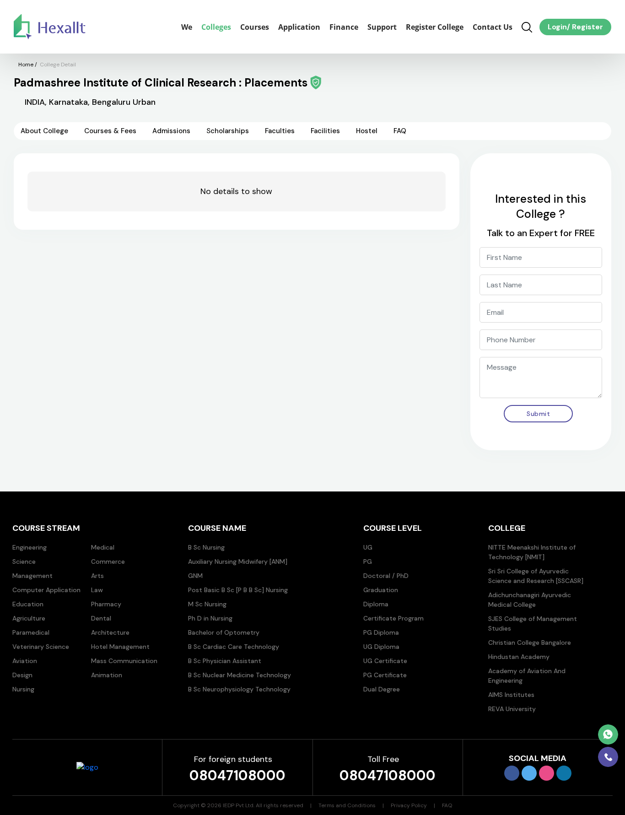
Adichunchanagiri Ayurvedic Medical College (529, 600)
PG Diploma (381, 632)
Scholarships (227, 130)
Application (299, 27)
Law (97, 590)
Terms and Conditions (347, 805)
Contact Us (492, 27)
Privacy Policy (409, 805)
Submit (538, 414)
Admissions (171, 130)
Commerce (108, 561)
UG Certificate (385, 661)
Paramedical (30, 632)
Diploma (375, 604)
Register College (434, 27)
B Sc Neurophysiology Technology (239, 689)
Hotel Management (120, 646)
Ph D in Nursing (210, 618)
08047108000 (237, 775)
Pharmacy (106, 604)
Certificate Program (393, 618)
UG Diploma (381, 646)
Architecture (110, 632)
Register (586, 27)
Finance (343, 27)
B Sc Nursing (206, 547)
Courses (254, 27)
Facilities (325, 130)
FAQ (399, 130)
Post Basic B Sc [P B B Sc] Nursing (238, 590)
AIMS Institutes (511, 695)
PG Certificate (385, 675)
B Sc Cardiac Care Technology (233, 646)
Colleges (216, 27)
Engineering (29, 547)
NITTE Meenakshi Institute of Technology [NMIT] (532, 552)
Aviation (24, 661)
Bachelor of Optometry (223, 632)
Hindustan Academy (519, 657)
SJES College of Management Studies (532, 623)
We (186, 27)
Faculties (280, 130)
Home (25, 64)
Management (32, 576)
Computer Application (46, 590)
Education (27, 604)
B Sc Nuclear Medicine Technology (239, 675)
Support (382, 27)
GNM (195, 576)
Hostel (366, 130)
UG (367, 547)
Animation (106, 675)
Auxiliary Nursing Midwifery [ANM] (237, 561)
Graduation (380, 590)
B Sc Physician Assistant (224, 661)
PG (367, 561)
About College (44, 130)
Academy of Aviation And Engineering (527, 676)
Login (557, 27)
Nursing (23, 689)
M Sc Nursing (207, 604)
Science (24, 561)
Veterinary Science (40, 646)
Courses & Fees (110, 130)
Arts (97, 576)
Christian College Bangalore (529, 642)
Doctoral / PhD (386, 576)
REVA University (512, 709)
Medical (102, 547)
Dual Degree (381, 689)
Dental (101, 618)
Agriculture (28, 618)
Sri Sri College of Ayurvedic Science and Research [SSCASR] (535, 576)
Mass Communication (124, 661)
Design (22, 675)
